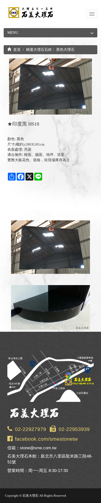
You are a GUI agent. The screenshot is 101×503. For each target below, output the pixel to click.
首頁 (16, 50)
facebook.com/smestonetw (46, 439)
